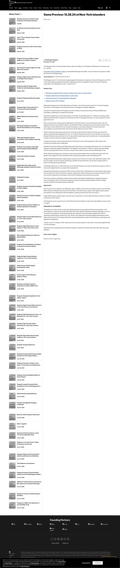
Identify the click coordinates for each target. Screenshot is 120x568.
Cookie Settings (34, 563)
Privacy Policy (62, 561)
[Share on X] (103, 60)
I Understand (97, 563)
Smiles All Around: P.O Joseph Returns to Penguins (61, 98)
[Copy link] (109, 60)
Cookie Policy (8, 563)
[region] (60, 563)
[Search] (110, 8)
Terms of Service (24, 566)
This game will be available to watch (55, 71)
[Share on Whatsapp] (100, 60)
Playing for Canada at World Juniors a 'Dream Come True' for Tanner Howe (68, 93)
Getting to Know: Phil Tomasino (55, 101)
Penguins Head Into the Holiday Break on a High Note (62, 95)
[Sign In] (107, 8)
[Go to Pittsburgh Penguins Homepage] (23, 2)
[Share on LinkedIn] (106, 60)
